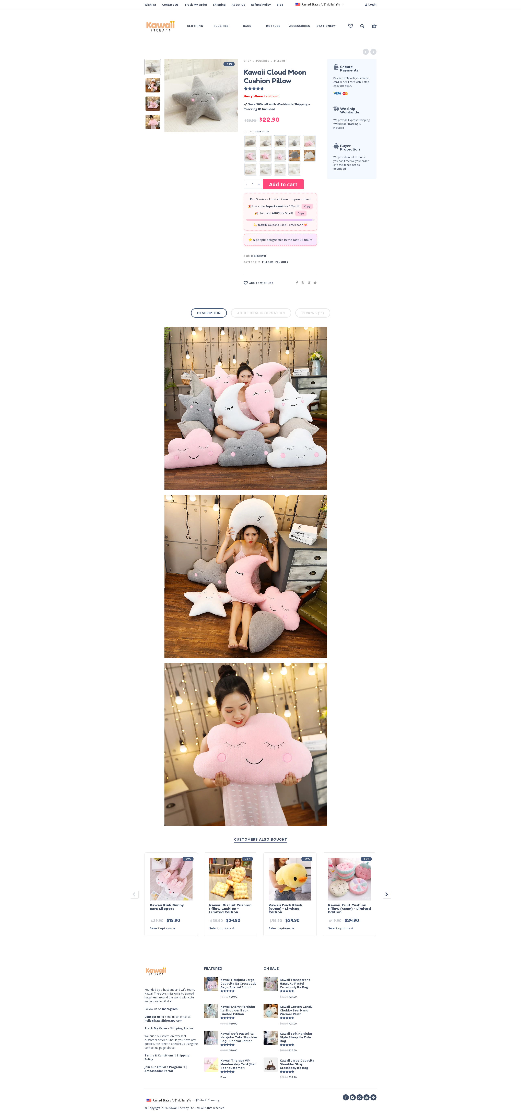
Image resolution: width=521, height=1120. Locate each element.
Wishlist (150, 5)
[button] (362, 26)
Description (209, 313)
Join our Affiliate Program (163, 1067)
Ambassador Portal (158, 1071)
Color (248, 131)
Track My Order (195, 5)
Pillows (280, 60)
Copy (307, 206)
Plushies (262, 60)
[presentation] (171, 95)
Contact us (152, 1017)
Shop (247, 60)
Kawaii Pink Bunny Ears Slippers (167, 907)
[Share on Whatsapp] (314, 282)
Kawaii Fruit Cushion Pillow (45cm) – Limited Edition (349, 908)
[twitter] (360, 1097)
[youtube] (366, 1097)
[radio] (251, 141)
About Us (238, 5)
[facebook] (346, 1097)
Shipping (219, 5)
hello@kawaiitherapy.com (163, 1020)
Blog (280, 5)
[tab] (209, 313)
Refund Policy (261, 5)
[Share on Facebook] (296, 282)
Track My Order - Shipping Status (168, 1028)
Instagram (170, 1009)
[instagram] (353, 1097)
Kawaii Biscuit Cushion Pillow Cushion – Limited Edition (230, 908)
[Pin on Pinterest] (308, 282)
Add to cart (283, 184)
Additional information (261, 313)
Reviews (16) (313, 313)
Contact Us (170, 5)
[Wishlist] (350, 26)
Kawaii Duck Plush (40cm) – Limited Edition (285, 908)
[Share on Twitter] (302, 282)
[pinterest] (373, 1097)
